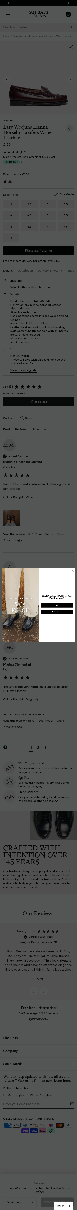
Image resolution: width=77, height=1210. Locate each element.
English (60, 1205)
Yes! (56, 605)
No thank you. (57, 612)
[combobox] (63, 1206)
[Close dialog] (72, 570)
